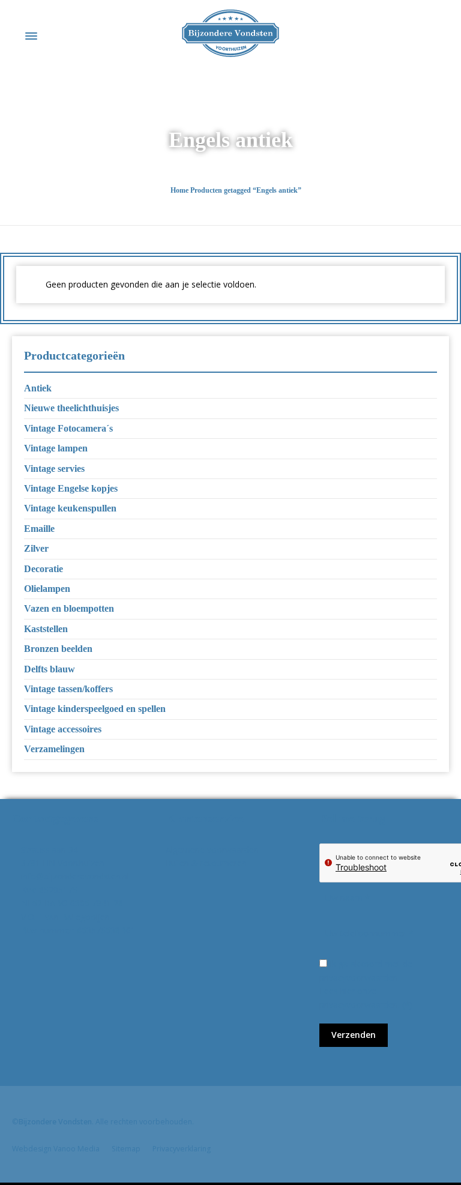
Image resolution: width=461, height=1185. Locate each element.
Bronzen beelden (58, 649)
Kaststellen (46, 629)
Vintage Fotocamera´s (68, 428)
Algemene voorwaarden (212, 849)
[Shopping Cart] (441, 35)
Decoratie (43, 569)
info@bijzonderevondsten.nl (75, 876)
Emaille (39, 528)
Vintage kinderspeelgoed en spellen (95, 709)
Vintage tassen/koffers (68, 689)
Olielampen (47, 588)
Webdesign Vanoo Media (56, 1149)
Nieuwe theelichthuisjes (71, 408)
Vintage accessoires (62, 729)
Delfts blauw (49, 669)
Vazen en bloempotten (69, 608)
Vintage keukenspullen (70, 508)
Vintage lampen (56, 448)
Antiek (38, 388)
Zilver (36, 548)
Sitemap (126, 1149)
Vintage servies (54, 468)
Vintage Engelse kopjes (71, 488)
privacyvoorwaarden (358, 1004)
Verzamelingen (54, 749)
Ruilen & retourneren (206, 863)
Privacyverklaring (181, 1149)
